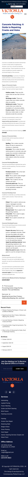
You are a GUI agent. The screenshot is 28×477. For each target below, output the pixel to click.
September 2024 (6, 343)
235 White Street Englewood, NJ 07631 (8, 446)
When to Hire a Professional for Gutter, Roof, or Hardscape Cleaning (14, 330)
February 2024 (6, 350)
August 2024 (5, 346)
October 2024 (6, 339)
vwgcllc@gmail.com (7, 452)
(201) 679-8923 (20, 4)
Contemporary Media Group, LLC (14, 474)
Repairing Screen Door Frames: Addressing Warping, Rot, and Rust (13, 315)
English (14, 6)
